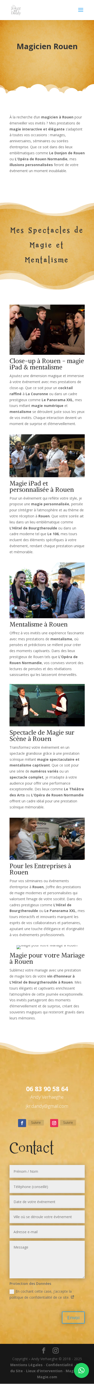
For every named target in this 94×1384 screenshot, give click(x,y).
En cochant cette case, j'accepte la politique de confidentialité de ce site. (41, 1294)
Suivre (36, 1122)
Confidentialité (59, 1364)
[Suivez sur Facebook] (22, 1123)
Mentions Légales (26, 1364)
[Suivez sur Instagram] (54, 1123)
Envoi (73, 1317)
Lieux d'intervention (44, 1370)
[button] (81, 1370)
